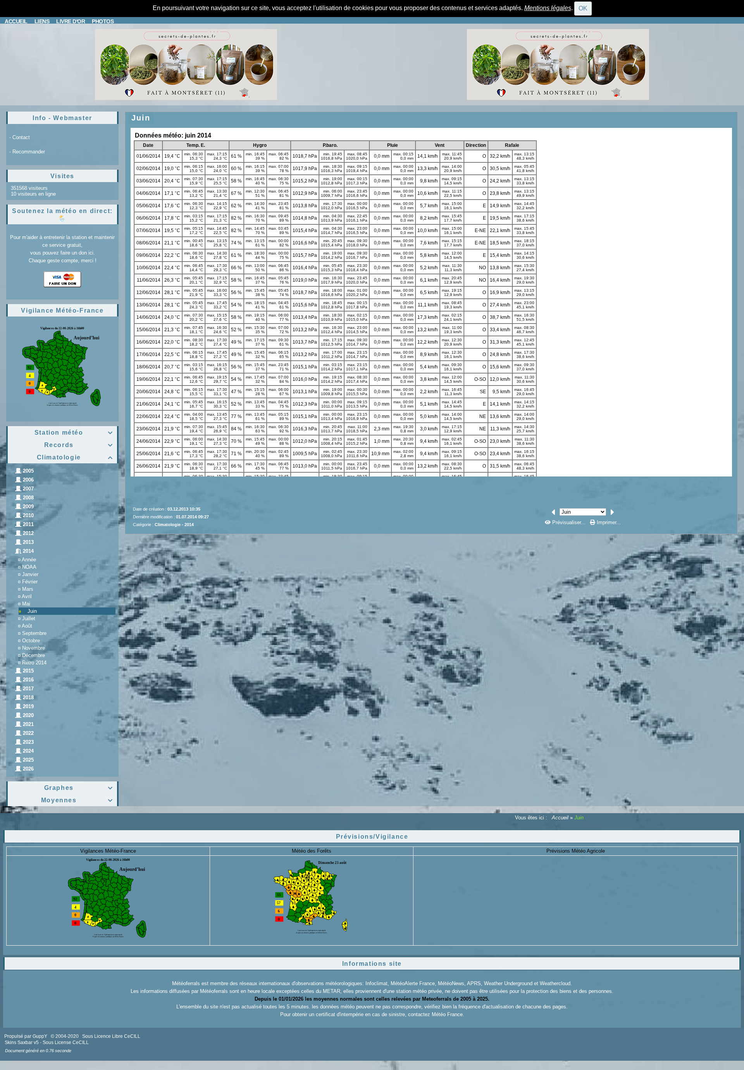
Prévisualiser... (569, 522)
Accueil (560, 818)
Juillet (28, 618)
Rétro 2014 (34, 663)
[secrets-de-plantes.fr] (186, 64)
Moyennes (77, 800)
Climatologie (75, 457)
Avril (27, 596)
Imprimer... (608, 522)
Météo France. (448, 1014)
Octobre (31, 640)
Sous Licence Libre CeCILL (111, 1036)
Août (27, 626)
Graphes (78, 787)
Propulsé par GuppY (26, 1036)
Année (29, 560)
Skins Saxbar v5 (22, 1042)
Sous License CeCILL (66, 1042)
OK (583, 8)
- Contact (19, 137)
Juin (32, 611)
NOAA (29, 567)
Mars (27, 589)
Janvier (30, 574)
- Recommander (27, 152)
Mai (26, 604)
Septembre (34, 633)
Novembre (33, 648)
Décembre (33, 655)
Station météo (73, 432)
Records (78, 445)
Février (30, 582)
